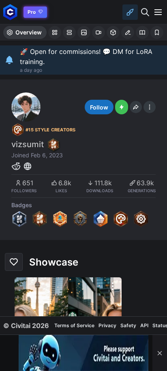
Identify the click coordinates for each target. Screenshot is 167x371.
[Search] (145, 12)
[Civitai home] (10, 12)
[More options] (112, 286)
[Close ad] (159, 353)
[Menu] (158, 12)
